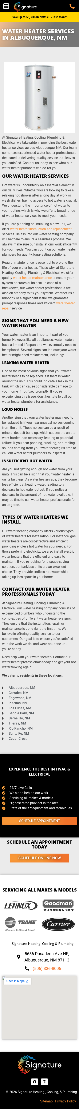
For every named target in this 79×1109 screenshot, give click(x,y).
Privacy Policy (66, 1101)
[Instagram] (44, 1081)
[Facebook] (34, 1081)
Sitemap (46, 1101)
